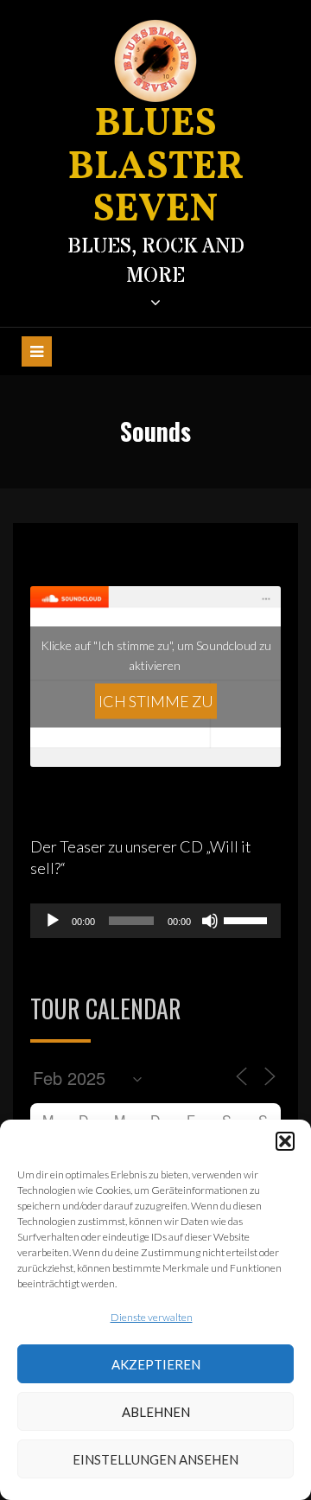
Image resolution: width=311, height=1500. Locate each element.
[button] (285, 1141)
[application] (155, 920)
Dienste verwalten (152, 1317)
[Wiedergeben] (52, 920)
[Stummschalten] (210, 920)
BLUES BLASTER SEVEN (156, 168)
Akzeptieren (155, 1364)
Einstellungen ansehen (155, 1459)
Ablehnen (156, 1412)
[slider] (248, 919)
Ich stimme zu (155, 700)
